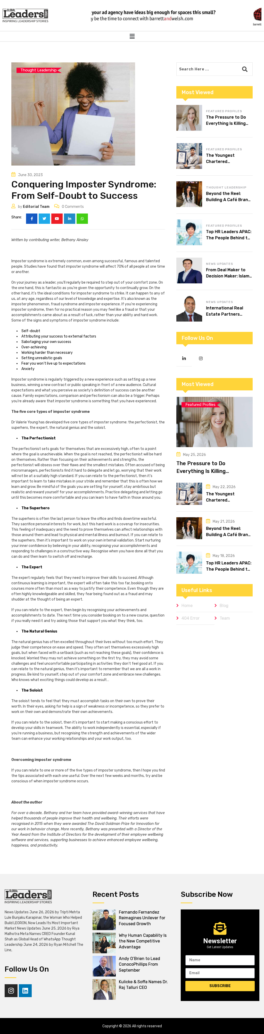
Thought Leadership (226, 187)
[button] (132, 36)
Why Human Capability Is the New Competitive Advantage (143, 941)
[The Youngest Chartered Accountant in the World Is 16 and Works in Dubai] (189, 156)
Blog (224, 605)
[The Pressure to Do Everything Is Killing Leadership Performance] (189, 118)
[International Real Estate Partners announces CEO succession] (189, 309)
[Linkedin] (25, 990)
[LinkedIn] (69, 219)
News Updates (219, 264)
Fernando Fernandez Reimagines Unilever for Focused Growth (142, 918)
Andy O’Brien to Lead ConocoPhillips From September (139, 964)
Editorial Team (36, 206)
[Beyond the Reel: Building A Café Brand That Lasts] (189, 194)
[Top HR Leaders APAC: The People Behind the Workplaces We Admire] (189, 232)
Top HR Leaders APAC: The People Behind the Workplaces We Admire (229, 238)
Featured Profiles (224, 111)
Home (187, 605)
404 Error (191, 618)
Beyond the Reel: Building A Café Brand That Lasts (228, 199)
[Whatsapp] (82, 219)
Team (225, 618)
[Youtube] (57, 219)
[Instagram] (11, 990)
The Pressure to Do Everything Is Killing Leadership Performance (208, 471)
